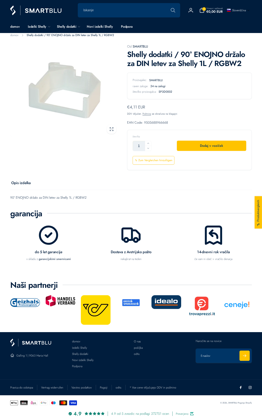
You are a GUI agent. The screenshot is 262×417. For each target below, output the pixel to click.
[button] (211, 10)
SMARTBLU (137, 46)
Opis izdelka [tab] (21, 183)
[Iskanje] (173, 10)
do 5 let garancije (48, 252)
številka (136, 136)
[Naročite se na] (244, 356)
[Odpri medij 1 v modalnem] (64, 90)
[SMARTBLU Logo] (30, 345)
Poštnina (146, 114)
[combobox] (129, 10)
